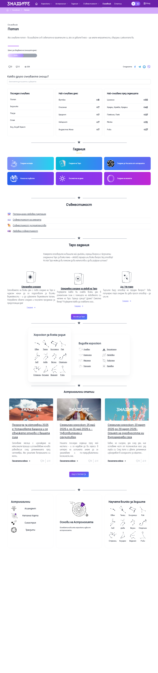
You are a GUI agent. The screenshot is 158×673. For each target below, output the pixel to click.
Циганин (110, 100)
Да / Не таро (126, 286)
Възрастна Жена (66, 129)
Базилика (14, 106)
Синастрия (30, 522)
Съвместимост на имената (27, 219)
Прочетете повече (20, 461)
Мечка (109, 122)
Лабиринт (63, 122)
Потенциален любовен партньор (29, 214)
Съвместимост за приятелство (29, 225)
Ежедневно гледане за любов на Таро (79, 288)
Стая (12, 120)
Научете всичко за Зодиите (127, 502)
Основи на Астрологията (76, 522)
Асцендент (30, 508)
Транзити (30, 529)
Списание (63, 107)
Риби (109, 129)
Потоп (13, 99)
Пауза (12, 113)
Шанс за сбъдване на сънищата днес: (22, 53)
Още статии (78, 474)
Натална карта (30, 515)
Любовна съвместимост (25, 231)
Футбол (62, 100)
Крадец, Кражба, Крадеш (117, 107)
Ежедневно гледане (31, 286)
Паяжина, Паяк (113, 114)
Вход (148, 3)
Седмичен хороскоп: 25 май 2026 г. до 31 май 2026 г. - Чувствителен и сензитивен (77, 431)
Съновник (13, 25)
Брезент (62, 114)
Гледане (30, 307)
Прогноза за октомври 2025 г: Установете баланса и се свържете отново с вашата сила (31, 431)
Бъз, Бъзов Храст (17, 127)
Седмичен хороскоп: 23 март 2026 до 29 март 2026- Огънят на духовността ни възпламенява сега (126, 431)
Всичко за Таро (79, 317)
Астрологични (20, 502)
